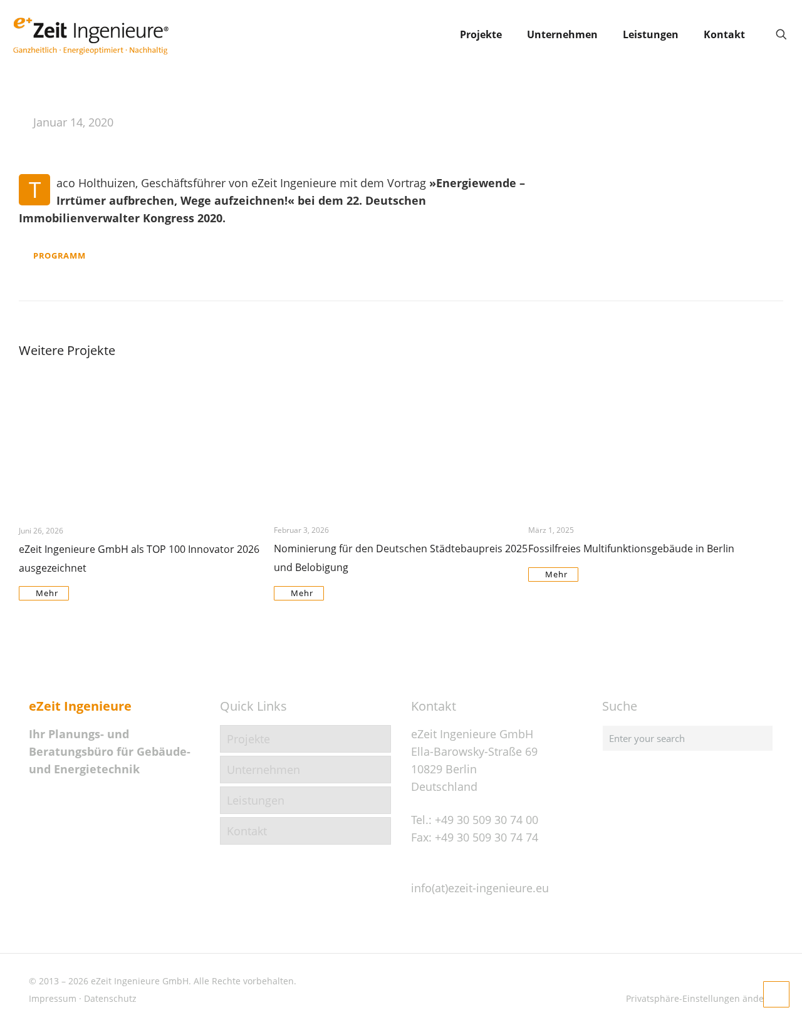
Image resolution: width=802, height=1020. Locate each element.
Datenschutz (110, 998)
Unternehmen (263, 769)
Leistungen (255, 800)
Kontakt (247, 830)
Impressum (52, 998)
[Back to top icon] (742, 994)
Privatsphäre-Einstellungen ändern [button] (699, 998)
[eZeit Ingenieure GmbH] (91, 34)
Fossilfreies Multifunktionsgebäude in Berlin (631, 548)
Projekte (248, 738)
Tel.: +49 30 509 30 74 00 (474, 819)
